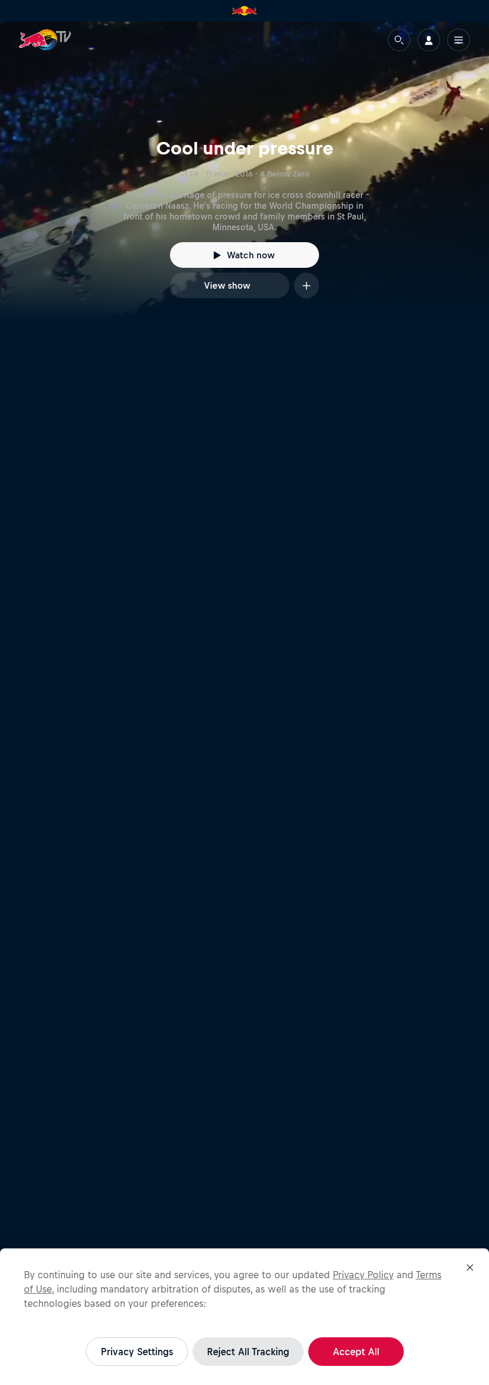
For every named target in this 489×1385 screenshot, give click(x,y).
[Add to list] (306, 285)
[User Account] (428, 40)
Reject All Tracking (248, 1351)
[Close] (470, 1267)
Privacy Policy (363, 1274)
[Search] (399, 40)
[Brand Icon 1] (244, 10)
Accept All (356, 1351)
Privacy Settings (137, 1351)
